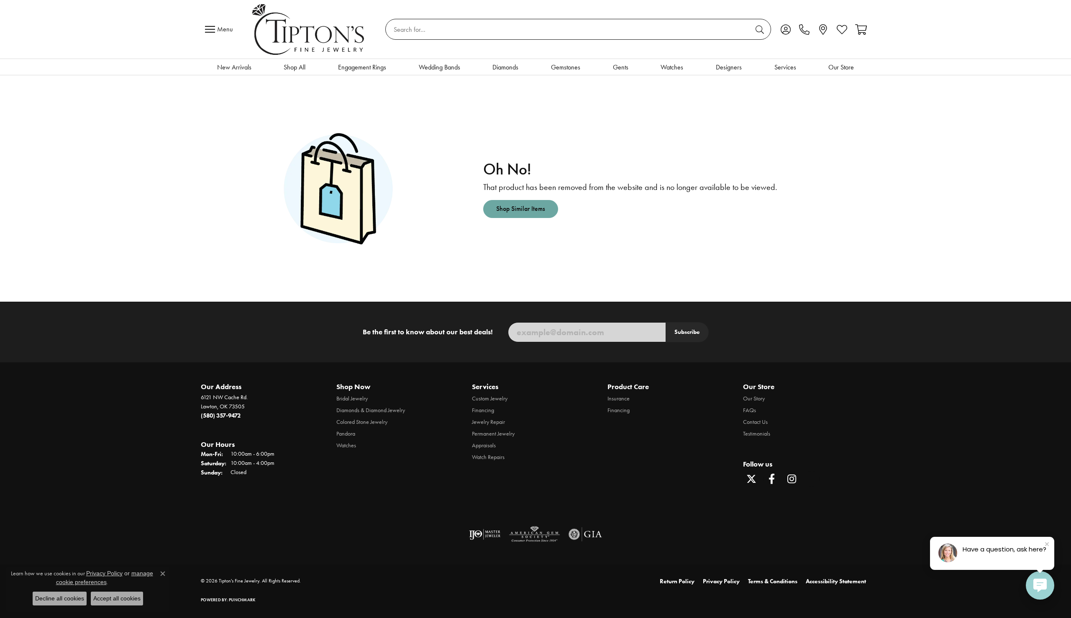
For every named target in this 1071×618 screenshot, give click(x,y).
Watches (672, 67)
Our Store (841, 67)
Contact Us (755, 422)
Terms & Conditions (772, 581)
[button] (785, 29)
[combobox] (568, 29)
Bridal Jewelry (352, 398)
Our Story (754, 398)
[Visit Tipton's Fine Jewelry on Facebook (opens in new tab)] (771, 479)
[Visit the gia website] (585, 534)
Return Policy (677, 581)
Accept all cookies (117, 598)
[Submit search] (761, 29)
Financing (483, 410)
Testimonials (756, 433)
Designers (729, 67)
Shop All (294, 67)
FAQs (749, 410)
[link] (804, 29)
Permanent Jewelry (493, 433)
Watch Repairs (488, 457)
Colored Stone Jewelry (361, 422)
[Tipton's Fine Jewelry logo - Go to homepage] (309, 29)
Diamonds (505, 67)
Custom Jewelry (489, 398)
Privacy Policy (721, 581)
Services (785, 67)
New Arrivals (234, 67)
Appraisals (484, 445)
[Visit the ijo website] (484, 534)
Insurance (618, 398)
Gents (620, 67)
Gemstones (565, 67)
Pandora (345, 433)
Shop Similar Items (520, 209)
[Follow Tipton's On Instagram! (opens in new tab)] (791, 479)
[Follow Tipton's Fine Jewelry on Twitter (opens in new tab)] (751, 479)
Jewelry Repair (488, 422)
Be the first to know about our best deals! (428, 332)
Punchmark (242, 600)
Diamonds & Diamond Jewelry (370, 410)
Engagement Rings (362, 67)
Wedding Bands (439, 67)
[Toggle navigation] (221, 29)
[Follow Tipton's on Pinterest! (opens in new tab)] (811, 479)
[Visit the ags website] (534, 534)
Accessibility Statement (836, 581)
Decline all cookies (59, 598)
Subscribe (687, 332)
